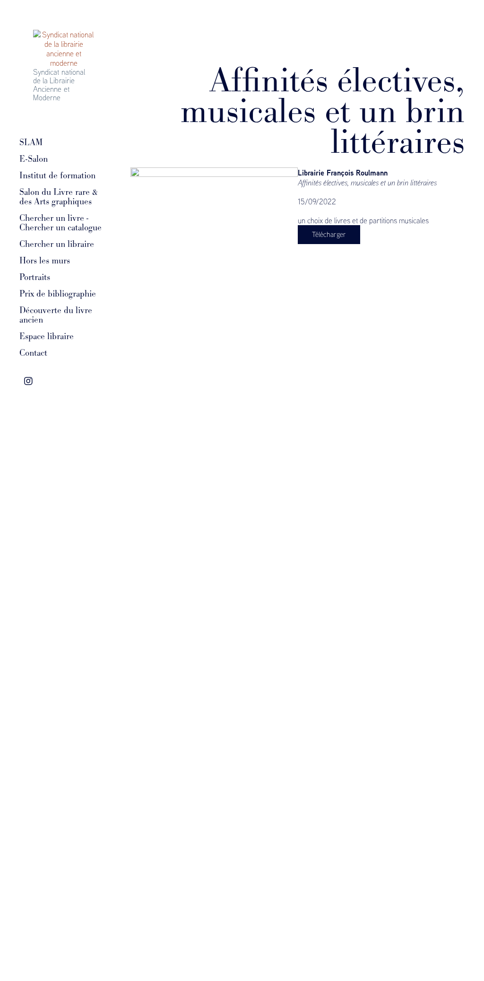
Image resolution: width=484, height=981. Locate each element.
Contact (33, 353)
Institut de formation (57, 175)
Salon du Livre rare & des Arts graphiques (58, 196)
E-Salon (33, 159)
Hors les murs (44, 260)
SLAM (31, 142)
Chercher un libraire (56, 244)
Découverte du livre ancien (55, 315)
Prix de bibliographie (57, 293)
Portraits (34, 277)
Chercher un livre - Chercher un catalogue (60, 222)
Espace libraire (46, 336)
